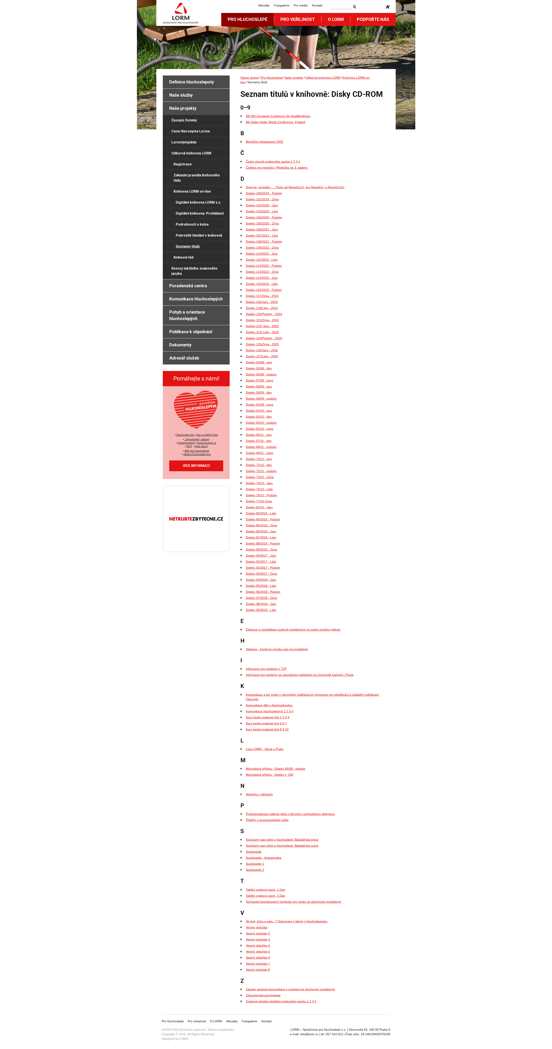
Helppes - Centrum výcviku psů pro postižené (277, 649)
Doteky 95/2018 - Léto (261, 585)
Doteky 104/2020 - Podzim (264, 217)
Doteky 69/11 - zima (259, 453)
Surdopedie (254, 851)
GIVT (189, 446)
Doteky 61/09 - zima (259, 404)
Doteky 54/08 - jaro (259, 362)
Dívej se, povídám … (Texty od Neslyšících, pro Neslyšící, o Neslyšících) (295, 187)
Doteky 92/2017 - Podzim (263, 567)
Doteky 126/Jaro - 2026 (262, 350)
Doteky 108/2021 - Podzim (264, 241)
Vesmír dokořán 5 (258, 951)
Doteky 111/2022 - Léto (262, 259)
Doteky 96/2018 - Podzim (263, 592)
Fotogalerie (281, 5)
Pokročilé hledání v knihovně (199, 235)
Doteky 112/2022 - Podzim (264, 265)
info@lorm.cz (309, 1034)
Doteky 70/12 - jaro (259, 459)
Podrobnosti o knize (192, 224)
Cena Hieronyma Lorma (190, 131)
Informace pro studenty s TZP (266, 669)
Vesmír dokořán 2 (258, 933)
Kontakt (317, 5)
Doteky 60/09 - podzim (261, 398)
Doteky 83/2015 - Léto (261, 513)
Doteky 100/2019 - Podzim (264, 193)
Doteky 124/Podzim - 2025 (264, 338)
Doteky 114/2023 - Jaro (262, 278)
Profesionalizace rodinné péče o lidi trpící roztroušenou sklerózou (290, 814)
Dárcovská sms (185, 435)
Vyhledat (354, 7)
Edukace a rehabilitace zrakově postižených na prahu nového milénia (293, 629)
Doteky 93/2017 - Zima (261, 573)
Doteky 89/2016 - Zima (261, 549)
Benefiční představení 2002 (264, 141)
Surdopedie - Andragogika (263, 857)
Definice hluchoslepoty (191, 82)
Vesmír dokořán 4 (258, 945)
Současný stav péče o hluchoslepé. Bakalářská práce (282, 839)
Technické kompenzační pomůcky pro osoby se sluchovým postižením (293, 901)
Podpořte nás (373, 19)
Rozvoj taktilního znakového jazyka (194, 271)
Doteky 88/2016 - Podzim (263, 543)
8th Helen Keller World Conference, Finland (275, 122)
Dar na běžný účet (207, 435)
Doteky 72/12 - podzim (261, 471)
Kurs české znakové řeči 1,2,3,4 (267, 717)
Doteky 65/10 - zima (259, 428)
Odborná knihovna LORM (323, 77)
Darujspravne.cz (206, 442)
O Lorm (336, 19)
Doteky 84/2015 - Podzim (263, 519)
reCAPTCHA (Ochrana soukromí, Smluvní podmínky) (198, 1029)
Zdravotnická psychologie (263, 995)
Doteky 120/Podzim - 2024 (264, 314)
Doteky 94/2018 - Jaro (261, 579)
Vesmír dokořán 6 (258, 957)
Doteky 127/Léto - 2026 (262, 356)
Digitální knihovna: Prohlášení (200, 213)
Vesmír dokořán (256, 927)
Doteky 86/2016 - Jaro (261, 531)
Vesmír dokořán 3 (258, 939)
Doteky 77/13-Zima (259, 501)
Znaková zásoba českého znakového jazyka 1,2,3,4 (281, 1001)
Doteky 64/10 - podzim (261, 422)
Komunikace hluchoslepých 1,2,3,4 (269, 711)
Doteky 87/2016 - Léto (261, 537)
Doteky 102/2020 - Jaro (262, 205)
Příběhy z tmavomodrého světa (267, 820)
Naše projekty (294, 77)
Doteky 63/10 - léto (259, 416)
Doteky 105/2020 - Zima (262, 223)
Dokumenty (180, 344)
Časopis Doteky (184, 120)
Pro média (301, 5)
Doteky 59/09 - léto (259, 392)
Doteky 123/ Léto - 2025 (262, 332)
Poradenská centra (188, 285)
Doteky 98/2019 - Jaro (261, 604)
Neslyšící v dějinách (259, 794)
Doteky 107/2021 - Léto (262, 235)
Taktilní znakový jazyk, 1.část (265, 889)
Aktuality (264, 5)
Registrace (183, 164)
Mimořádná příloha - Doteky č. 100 (269, 774)
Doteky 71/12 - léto (259, 465)
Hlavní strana (249, 77)
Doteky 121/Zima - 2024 (262, 320)
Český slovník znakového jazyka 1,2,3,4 (273, 161)
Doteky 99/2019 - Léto (261, 610)
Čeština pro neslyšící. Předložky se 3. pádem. (277, 167)
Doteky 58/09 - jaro (259, 386)
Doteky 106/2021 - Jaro (262, 229)
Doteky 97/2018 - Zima (261, 598)
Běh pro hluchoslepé (197, 450)
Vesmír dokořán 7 (258, 963)
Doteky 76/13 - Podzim (261, 495)
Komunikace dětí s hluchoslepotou (269, 705)
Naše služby (181, 95)
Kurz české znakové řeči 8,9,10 (267, 729)
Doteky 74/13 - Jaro (259, 483)
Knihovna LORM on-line (192, 191)
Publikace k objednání (190, 331)
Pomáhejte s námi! (196, 378)
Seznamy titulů (188, 246)
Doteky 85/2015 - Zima (261, 525)
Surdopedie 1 (255, 863)
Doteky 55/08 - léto (259, 368)
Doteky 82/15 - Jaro (259, 507)
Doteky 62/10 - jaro (259, 410)
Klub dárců (201, 446)
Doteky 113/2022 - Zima (262, 271)
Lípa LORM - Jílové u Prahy (265, 749)
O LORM (216, 1021)
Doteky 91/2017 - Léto (261, 561)
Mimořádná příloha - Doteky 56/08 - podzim (275, 768)
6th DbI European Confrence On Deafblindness (278, 116)
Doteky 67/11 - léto (258, 441)
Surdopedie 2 (255, 870)
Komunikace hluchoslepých (196, 299)
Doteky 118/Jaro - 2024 (262, 302)
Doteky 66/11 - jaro (259, 435)
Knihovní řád (183, 257)
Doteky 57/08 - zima (259, 380)
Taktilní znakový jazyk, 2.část (265, 895)
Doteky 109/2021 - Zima (262, 247)
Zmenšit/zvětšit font (388, 7)
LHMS (184, 1038)
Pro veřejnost (298, 19)
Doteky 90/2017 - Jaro (261, 555)
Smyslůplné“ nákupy (197, 439)
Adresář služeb (184, 358)
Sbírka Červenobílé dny (197, 454)
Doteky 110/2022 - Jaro (262, 253)
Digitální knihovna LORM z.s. (198, 202)
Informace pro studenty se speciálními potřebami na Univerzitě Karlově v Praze (300, 675)
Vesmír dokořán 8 (258, 969)
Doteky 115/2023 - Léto (262, 284)
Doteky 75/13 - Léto (259, 489)
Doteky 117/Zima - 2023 (262, 296)
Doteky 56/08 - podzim (261, 374)
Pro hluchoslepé (247, 19)
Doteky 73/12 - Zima (260, 477)
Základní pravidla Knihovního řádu (197, 177)
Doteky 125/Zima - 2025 (262, 344)
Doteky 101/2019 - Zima (262, 199)
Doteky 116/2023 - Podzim (264, 290)
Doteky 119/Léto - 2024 (262, 308)
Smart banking (186, 442)
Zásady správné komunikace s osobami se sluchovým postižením (290, 989)
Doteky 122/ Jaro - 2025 (262, 326)
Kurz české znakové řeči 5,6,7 (266, 723)
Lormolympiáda (183, 142)
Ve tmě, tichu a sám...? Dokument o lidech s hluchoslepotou (286, 921)
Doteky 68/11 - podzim (261, 447)
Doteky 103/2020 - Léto (262, 211)
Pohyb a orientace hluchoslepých (187, 315)
